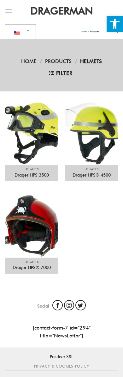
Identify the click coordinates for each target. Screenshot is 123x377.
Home (29, 61)
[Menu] (8, 11)
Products (58, 61)
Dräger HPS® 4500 (92, 175)
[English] (19, 32)
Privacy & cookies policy (61, 366)
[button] (115, 24)
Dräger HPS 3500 (32, 175)
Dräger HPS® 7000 (32, 267)
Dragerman (61, 11)
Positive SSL (61, 356)
